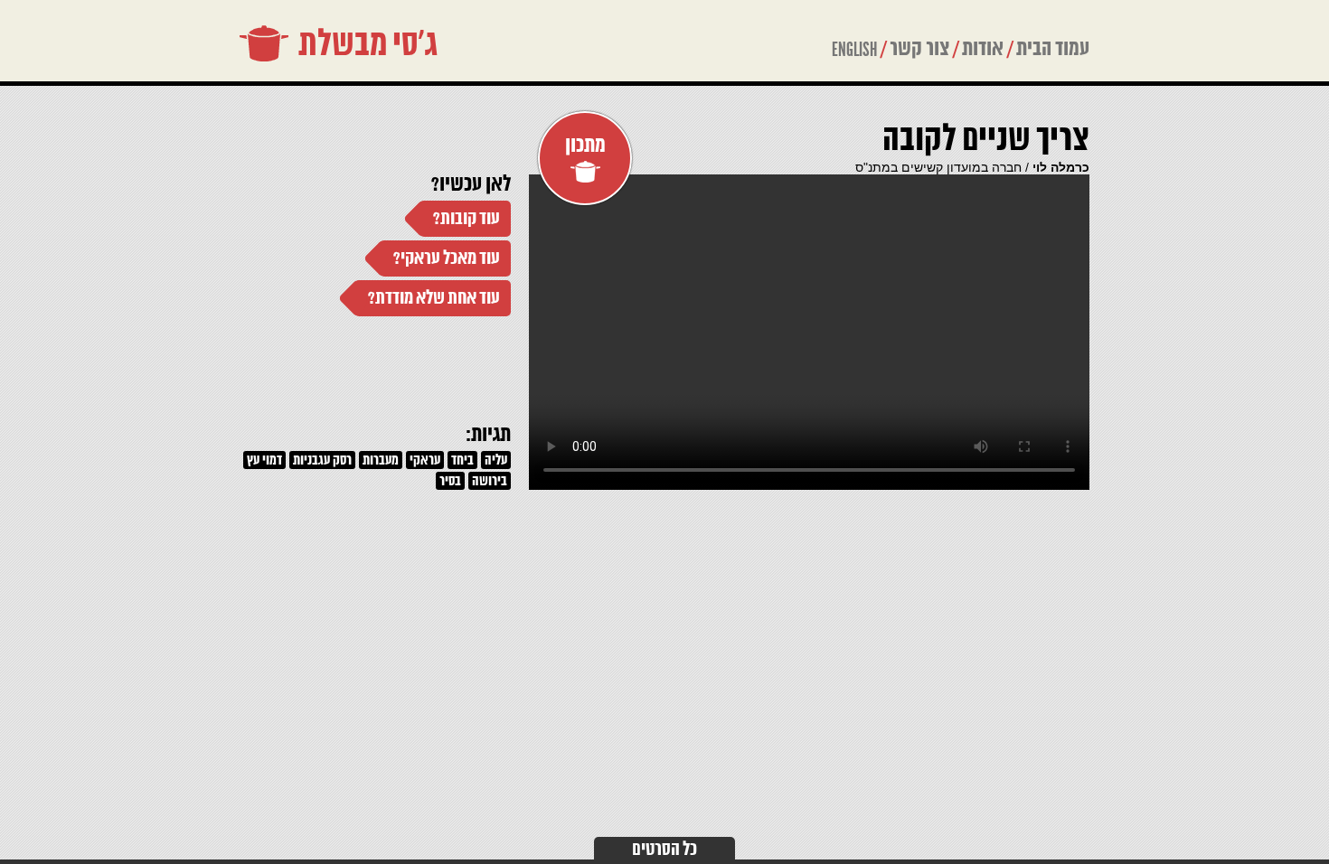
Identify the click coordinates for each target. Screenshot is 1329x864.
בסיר (450, 481)
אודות (983, 49)
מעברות (381, 460)
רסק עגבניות (322, 460)
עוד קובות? (466, 219)
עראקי (425, 460)
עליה (496, 460)
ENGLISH (854, 49)
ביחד (462, 460)
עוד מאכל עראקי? (446, 259)
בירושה (489, 481)
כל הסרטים (664, 850)
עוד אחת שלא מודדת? (434, 298)
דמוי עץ (264, 460)
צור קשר (919, 49)
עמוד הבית (1052, 49)
